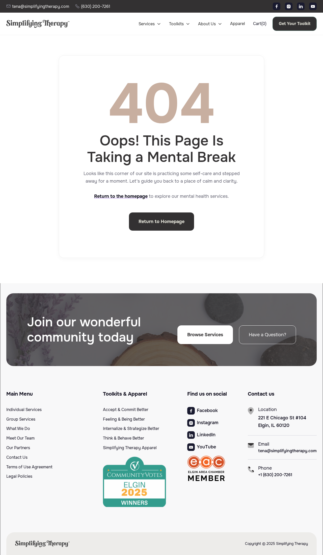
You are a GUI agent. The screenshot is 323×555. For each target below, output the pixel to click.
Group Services (20, 419)
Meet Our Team (20, 438)
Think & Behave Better (123, 438)
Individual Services (24, 409)
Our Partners (18, 447)
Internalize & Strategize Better (131, 428)
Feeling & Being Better (124, 419)
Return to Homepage (161, 221)
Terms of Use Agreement (29, 467)
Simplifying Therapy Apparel (130, 447)
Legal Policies (19, 476)
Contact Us (17, 457)
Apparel (237, 23)
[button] (150, 24)
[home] (33, 24)
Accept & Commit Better (125, 409)
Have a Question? (267, 334)
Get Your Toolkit (294, 23)
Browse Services (205, 334)
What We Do (18, 428)
